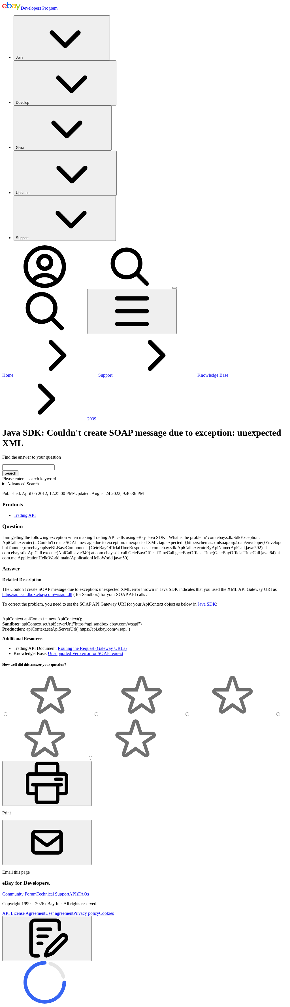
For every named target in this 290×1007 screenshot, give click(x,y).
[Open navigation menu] (132, 311)
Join (19, 57)
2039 (91, 418)
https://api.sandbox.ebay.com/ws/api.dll (37, 594)
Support (22, 238)
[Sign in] (44, 286)
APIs (73, 894)
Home (7, 375)
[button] (47, 938)
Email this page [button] (16, 872)
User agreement (59, 913)
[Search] (129, 286)
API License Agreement (23, 913)
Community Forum (19, 894)
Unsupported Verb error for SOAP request (85, 653)
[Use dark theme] (174, 288)
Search (10, 473)
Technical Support (53, 894)
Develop (22, 102)
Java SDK (207, 604)
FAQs (83, 894)
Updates (22, 193)
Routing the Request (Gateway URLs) (92, 648)
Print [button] (6, 812)
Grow (20, 148)
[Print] (47, 783)
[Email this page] (47, 842)
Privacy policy (86, 913)
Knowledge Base (212, 375)
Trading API (25, 515)
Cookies (106, 913)
